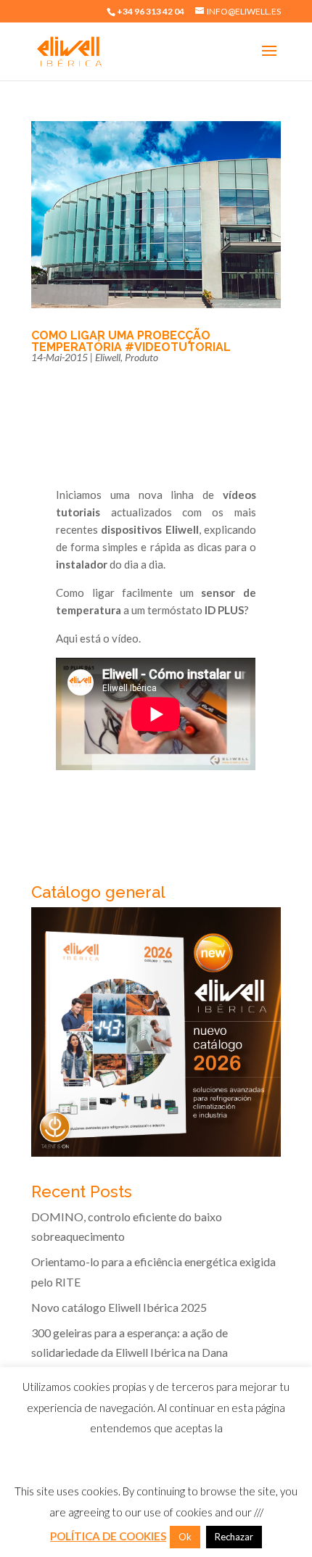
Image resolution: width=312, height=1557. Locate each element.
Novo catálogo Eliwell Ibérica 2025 (119, 1307)
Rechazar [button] (234, 1536)
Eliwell (107, 357)
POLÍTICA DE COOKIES (108, 1535)
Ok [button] (185, 1536)
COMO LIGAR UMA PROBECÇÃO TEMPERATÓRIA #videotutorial (131, 341)
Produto (141, 357)
